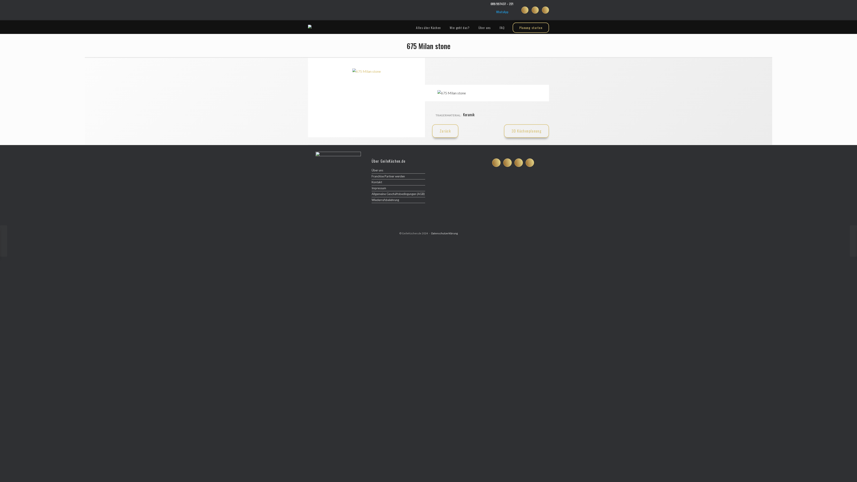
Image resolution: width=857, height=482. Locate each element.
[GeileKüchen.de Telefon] (530, 162)
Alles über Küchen (428, 27)
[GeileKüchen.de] (310, 26)
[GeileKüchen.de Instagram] (535, 10)
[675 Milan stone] (366, 71)
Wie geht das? (460, 27)
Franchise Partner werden (388, 176)
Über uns (484, 27)
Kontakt (377, 182)
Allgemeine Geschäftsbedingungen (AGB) (398, 194)
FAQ (502, 27)
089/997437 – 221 (502, 4)
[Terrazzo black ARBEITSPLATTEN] (853, 241)
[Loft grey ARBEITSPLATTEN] (3, 241)
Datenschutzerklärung (444, 233)
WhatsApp (502, 12)
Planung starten (530, 27)
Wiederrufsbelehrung (385, 200)
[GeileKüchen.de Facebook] (524, 10)
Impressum (379, 188)
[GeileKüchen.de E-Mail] (545, 10)
